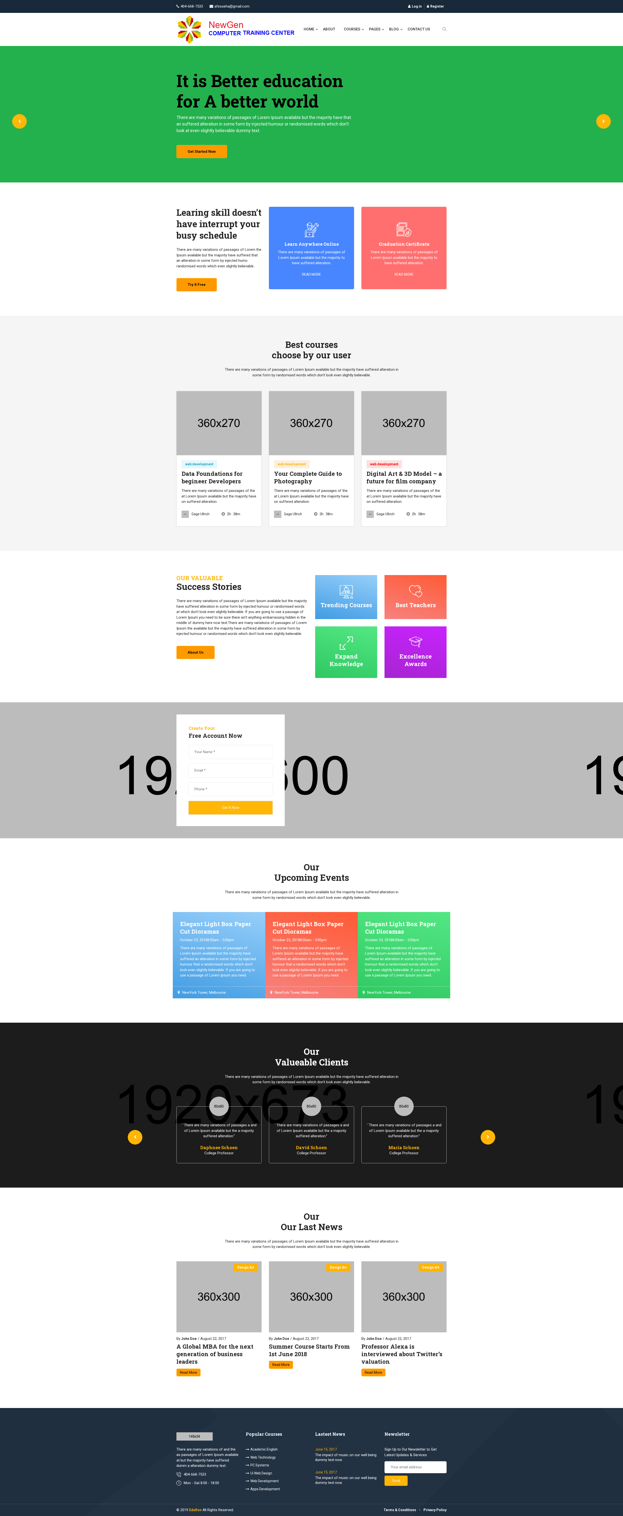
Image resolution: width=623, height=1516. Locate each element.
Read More (188, 1372)
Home (309, 29)
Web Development (264, 1481)
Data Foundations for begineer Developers (212, 477)
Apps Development (265, 1489)
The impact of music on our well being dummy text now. (345, 1457)
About (329, 29)
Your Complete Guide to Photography (308, 477)
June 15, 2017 (326, 1449)
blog (394, 29)
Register (437, 6)
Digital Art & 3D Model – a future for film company (404, 477)
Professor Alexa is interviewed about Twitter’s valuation (401, 1354)
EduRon (195, 1510)
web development (199, 464)
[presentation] (19, 121)
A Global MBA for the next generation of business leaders (214, 1354)
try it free (197, 284)
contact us (419, 29)
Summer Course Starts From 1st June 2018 (309, 1350)
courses (352, 29)
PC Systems (259, 1465)
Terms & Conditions (400, 1510)
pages (374, 29)
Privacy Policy (435, 1510)
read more (311, 274)
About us (195, 652)
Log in (417, 6)
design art (245, 1267)
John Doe (189, 1339)
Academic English (264, 1449)
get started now (202, 151)
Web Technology (263, 1457)
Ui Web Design (261, 1473)
